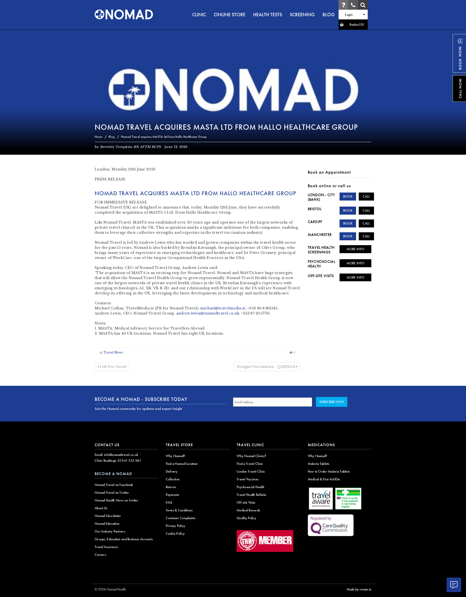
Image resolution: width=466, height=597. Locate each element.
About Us (101, 508)
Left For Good (112, 366)
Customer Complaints (180, 518)
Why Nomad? (175, 456)
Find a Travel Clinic (250, 463)
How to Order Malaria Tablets (329, 471)
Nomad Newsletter (108, 516)
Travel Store (179, 444)
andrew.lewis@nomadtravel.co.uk (207, 313)
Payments (172, 494)
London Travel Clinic (251, 471)
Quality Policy (246, 518)
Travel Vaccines (247, 479)
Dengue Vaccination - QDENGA (266, 366)
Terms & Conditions (179, 510)
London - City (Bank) (321, 197)
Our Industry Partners (110, 531)
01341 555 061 (129, 460)
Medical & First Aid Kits (324, 479)
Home (98, 137)
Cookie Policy (175, 533)
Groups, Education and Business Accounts (124, 539)
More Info (356, 249)
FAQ (169, 502)
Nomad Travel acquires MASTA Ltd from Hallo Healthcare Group (226, 127)
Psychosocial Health (321, 264)
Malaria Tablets (318, 463)
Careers (100, 554)
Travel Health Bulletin (251, 494)
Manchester (320, 234)
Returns (171, 487)
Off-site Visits (321, 275)
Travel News (113, 352)
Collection (173, 479)
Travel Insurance (106, 547)
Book (347, 196)
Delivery (172, 471)
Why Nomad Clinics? (251, 456)
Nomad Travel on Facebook (114, 485)
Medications (321, 444)
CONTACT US (107, 444)
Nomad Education (107, 523)
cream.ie (365, 589)
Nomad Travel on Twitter (112, 492)
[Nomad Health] (124, 14)
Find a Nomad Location (182, 463)
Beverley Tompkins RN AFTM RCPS (130, 147)
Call (366, 196)
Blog (111, 137)
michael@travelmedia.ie (222, 308)
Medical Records (248, 510)
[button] (353, 24)
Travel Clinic (250, 444)
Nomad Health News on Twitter (116, 500)
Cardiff (315, 221)
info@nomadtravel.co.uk (121, 454)
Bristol (315, 208)
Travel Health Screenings (321, 250)
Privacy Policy (175, 526)
